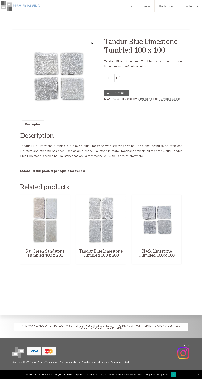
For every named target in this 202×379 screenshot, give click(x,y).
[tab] (33, 124)
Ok (173, 374)
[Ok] (198, 374)
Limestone (145, 98)
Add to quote (116, 93)
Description (33, 124)
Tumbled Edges (169, 98)
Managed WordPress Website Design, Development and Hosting (76, 362)
